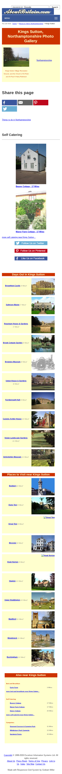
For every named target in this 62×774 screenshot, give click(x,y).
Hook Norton (12, 562)
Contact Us (40, 764)
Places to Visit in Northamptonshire (31, 23)
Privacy (44, 761)
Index (22, 764)
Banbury (12, 486)
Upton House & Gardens (16, 381)
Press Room (21, 761)
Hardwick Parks (16, 734)
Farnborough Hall (12, 400)
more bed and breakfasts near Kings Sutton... (22, 691)
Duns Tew (13, 505)
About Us (11, 761)
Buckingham (12, 657)
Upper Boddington (12, 600)
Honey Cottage (15, 711)
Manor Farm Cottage (17, 707)
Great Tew (12, 524)
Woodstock (12, 638)
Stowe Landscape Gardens (16, 438)
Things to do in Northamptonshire (16, 120)
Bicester (12, 543)
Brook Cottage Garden (12, 343)
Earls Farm (14, 687)
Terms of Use (34, 761)
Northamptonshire (44, 60)
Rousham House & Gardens (16, 324)
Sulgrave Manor (12, 305)
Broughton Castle (12, 286)
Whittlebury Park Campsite (19, 730)
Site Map (30, 764)
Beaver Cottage (15, 703)
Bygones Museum (12, 362)
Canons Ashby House (12, 419)
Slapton (12, 581)
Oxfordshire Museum (12, 457)
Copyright (8, 755)
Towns (14, 23)
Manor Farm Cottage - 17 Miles (30, 232)
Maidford (12, 619)
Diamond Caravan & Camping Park (22, 726)
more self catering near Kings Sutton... (19, 237)
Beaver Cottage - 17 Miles (27, 186)
